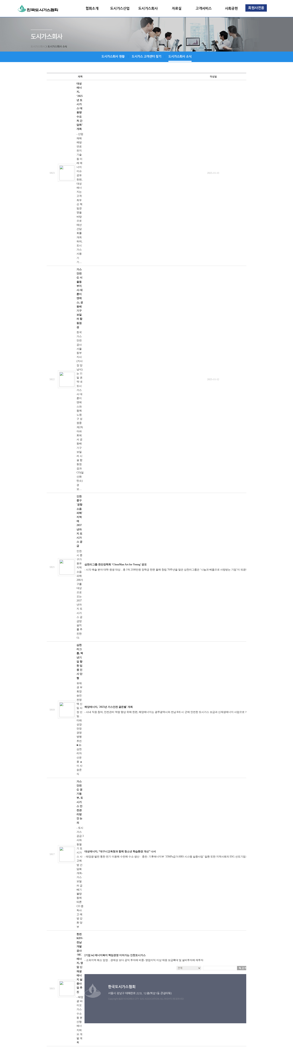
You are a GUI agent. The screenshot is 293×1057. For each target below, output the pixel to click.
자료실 (176, 8)
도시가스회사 (148, 8)
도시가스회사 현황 (113, 56)
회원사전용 (256, 7)
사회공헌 (231, 8)
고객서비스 (204, 8)
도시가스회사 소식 (180, 56)
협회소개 (92, 8)
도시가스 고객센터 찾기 (146, 56)
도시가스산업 (120, 8)
